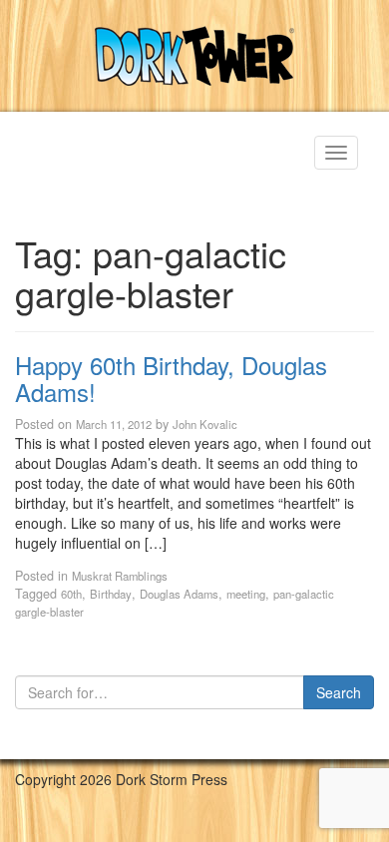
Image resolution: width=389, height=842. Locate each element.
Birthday (111, 594)
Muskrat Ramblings (120, 576)
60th (71, 594)
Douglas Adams (179, 594)
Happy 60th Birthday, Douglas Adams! (171, 377)
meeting (245, 594)
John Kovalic (205, 424)
